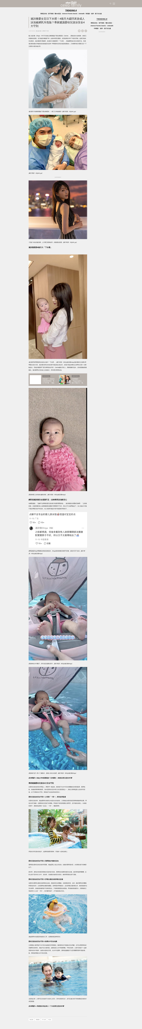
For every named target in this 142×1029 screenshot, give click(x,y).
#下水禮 (44, 1019)
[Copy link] (85, 31)
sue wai (39, 31)
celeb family (71, 5)
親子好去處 (98, 13)
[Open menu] (114, 4)
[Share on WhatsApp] (82, 31)
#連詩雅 (31, 1019)
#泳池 (49, 1019)
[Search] (110, 3)
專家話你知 (43, 13)
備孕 (92, 13)
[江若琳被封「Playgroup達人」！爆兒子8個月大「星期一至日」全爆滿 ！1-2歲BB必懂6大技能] (64, 379)
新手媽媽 (50, 13)
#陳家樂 (37, 1019)
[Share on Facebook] (79, 31)
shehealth (81, 13)
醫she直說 (58, 13)
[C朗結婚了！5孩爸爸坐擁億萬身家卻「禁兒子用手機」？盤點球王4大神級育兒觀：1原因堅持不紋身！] (35, 379)
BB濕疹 (88, 13)
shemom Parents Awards (69, 13)
